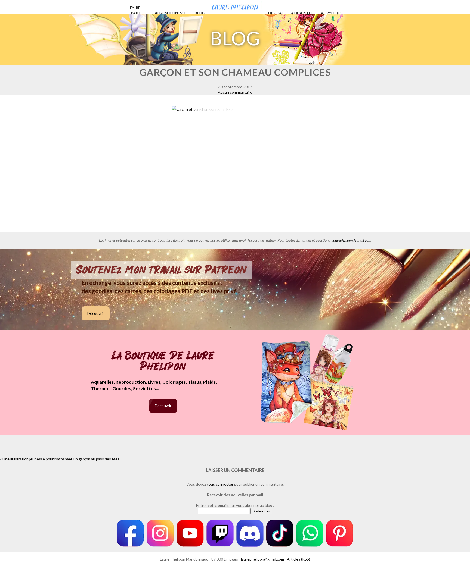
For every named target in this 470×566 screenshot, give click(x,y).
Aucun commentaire (235, 92)
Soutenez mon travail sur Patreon (161, 270)
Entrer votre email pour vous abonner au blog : (235, 505)
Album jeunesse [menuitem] (171, 13)
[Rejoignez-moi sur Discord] (250, 533)
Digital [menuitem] (276, 13)
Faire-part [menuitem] (136, 10)
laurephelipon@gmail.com (351, 240)
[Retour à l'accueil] (235, 5)
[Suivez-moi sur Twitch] (220, 533)
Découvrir (95, 313)
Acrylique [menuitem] (332, 13)
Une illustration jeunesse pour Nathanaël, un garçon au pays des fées (60, 459)
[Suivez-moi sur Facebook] (130, 533)
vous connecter (220, 484)
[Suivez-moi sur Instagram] (160, 533)
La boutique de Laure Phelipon (163, 361)
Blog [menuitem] (200, 13)
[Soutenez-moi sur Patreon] (339, 533)
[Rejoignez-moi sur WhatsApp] (309, 533)
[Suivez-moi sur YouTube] (190, 533)
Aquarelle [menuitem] (302, 13)
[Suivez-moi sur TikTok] (279, 533)
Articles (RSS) (298, 559)
